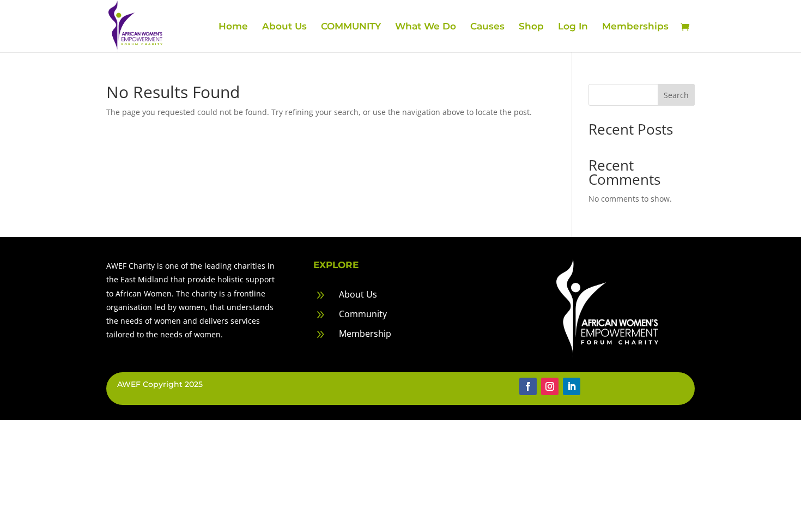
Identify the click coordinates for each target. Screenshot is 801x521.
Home (233, 27)
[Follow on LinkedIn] (571, 386)
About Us (284, 27)
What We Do (425, 27)
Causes (487, 27)
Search (676, 95)
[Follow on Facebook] (528, 386)
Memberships (635, 27)
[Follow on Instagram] (550, 386)
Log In (573, 27)
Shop (531, 27)
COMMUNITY (351, 27)
